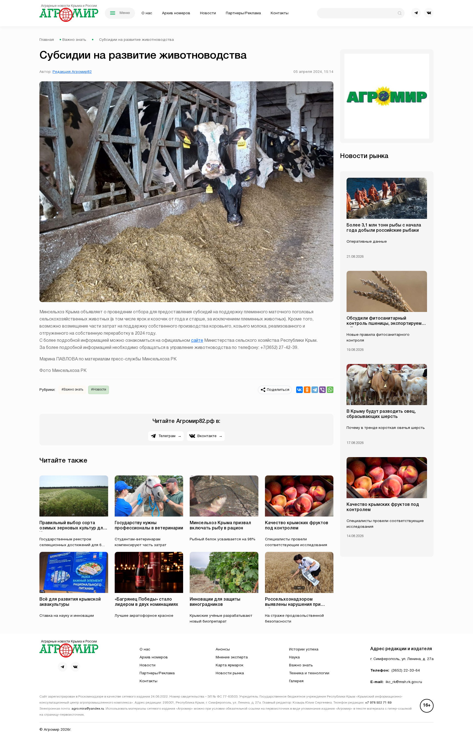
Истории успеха (303, 649)
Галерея (296, 681)
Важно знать (74, 40)
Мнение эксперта (232, 657)
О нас (147, 13)
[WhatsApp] (330, 389)
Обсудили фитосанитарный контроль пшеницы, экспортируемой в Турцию (387, 324)
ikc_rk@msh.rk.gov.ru (404, 682)
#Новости (98, 389)
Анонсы (223, 649)
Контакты (280, 13)
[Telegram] (315, 389)
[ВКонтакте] (299, 389)
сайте (197, 341)
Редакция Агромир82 (72, 72)
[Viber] (322, 389)
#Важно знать (72, 389)
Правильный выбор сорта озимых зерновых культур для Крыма (72, 528)
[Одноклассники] (307, 389)
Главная (46, 40)
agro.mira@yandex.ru (87, 708)
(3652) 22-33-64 (405, 670)
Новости (208, 13)
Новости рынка (230, 673)
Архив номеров (176, 13)
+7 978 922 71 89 (378, 702)
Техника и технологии (309, 673)
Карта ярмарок (229, 665)
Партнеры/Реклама (243, 13)
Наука (294, 657)
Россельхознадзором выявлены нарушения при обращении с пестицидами (294, 605)
